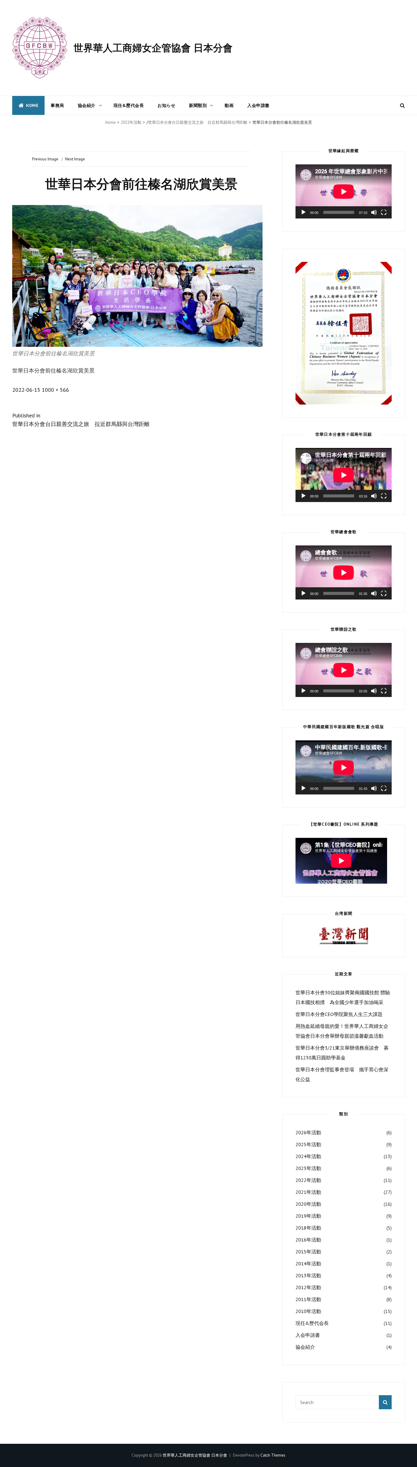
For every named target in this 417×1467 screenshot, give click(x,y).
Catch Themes (272, 1455)
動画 (229, 105)
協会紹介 (87, 105)
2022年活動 (131, 122)
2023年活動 (308, 1168)
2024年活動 (308, 1156)
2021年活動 (308, 1192)
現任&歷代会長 (129, 105)
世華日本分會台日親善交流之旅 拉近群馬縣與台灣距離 (197, 122)
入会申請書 (258, 105)
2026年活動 (308, 1132)
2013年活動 (308, 1275)
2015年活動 (308, 1252)
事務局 (57, 105)
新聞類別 (198, 105)
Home (32, 105)
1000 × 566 (55, 389)
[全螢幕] (384, 212)
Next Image (75, 159)
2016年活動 (308, 1240)
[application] (344, 191)
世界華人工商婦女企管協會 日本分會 (153, 47)
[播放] (303, 212)
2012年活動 (308, 1287)
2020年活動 (308, 1204)
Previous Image (45, 159)
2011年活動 (308, 1299)
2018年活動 (308, 1228)
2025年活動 (308, 1144)
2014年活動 (308, 1263)
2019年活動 (308, 1216)
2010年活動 (308, 1311)
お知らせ (166, 105)
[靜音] (374, 212)
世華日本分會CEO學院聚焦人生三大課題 (339, 1014)
